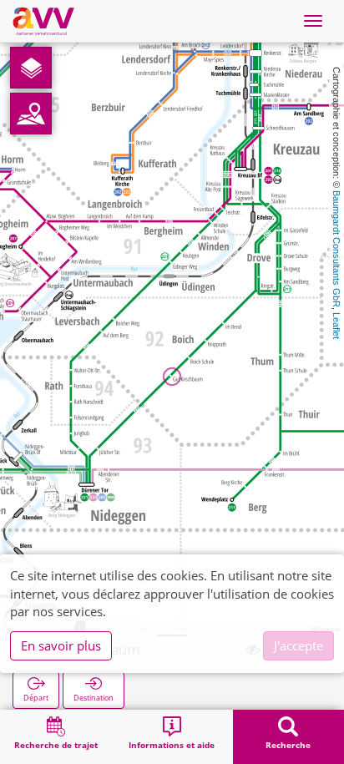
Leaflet (336, 325)
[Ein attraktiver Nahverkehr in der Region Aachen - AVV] (43, 21)
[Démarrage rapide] (31, 68)
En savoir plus (61, 645)
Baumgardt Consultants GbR (336, 248)
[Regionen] (31, 113)
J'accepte (298, 645)
